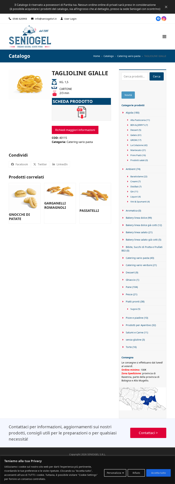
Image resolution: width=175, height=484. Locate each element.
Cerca (156, 76)
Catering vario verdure (139, 265)
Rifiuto (136, 472)
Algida (129, 112)
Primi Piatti (136, 155)
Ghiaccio (131, 279)
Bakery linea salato (136, 232)
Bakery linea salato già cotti (142, 239)
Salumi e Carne (134, 332)
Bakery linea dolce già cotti (141, 225)
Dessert (134, 129)
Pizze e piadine (134, 317)
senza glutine (133, 339)
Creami (134, 181)
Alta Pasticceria (138, 120)
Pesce (129, 294)
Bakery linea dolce (136, 217)
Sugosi (133, 308)
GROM (133, 140)
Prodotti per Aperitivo (138, 325)
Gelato (133, 135)
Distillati (134, 186)
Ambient (130, 169)
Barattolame (136, 176)
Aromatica (131, 210)
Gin (132, 191)
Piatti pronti (132, 301)
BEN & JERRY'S (137, 125)
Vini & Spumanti (138, 201)
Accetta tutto (158, 472)
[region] (87, 470)
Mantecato (136, 150)
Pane (128, 287)
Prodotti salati (137, 160)
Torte (129, 347)
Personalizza (114, 472)
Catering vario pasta (80, 142)
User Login (70, 18)
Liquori (134, 196)
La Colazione (136, 145)
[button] (164, 36)
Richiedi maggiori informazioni (75, 130)
